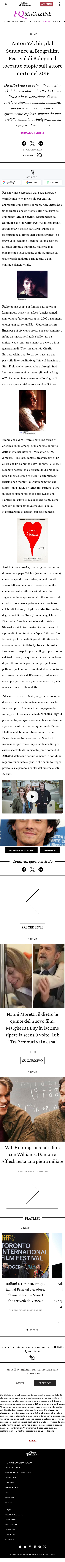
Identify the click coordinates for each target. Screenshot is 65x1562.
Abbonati (46, 4)
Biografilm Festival (21, 850)
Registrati (45, 1383)
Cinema (47, 21)
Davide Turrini (34, 133)
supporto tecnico (32, 1431)
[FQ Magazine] (32, 14)
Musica (56, 21)
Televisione (35, 21)
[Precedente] (32, 904)
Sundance (50, 850)
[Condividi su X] (32, 143)
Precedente (32, 927)
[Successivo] (32, 1193)
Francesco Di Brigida (34, 1171)
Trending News (10, 21)
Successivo (32, 1060)
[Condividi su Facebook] (24, 143)
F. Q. (34, 1052)
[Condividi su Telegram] (40, 143)
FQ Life (23, 21)
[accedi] (59, 4)
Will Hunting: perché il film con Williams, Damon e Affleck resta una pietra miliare (32, 1154)
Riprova (32, 1440)
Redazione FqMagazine (27, 1310)
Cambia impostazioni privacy (19, 1472)
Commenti (29, 155)
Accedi (20, 1383)
